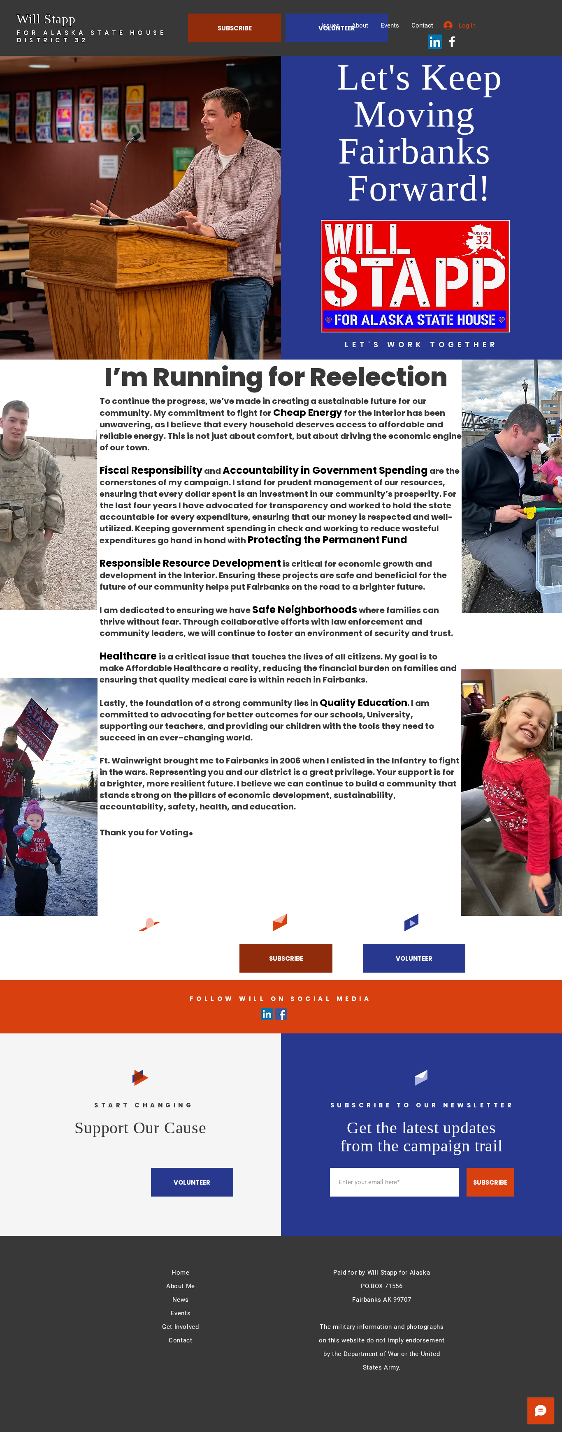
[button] (414, 958)
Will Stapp (45, 19)
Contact (180, 1340)
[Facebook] (452, 42)
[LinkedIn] (435, 42)
